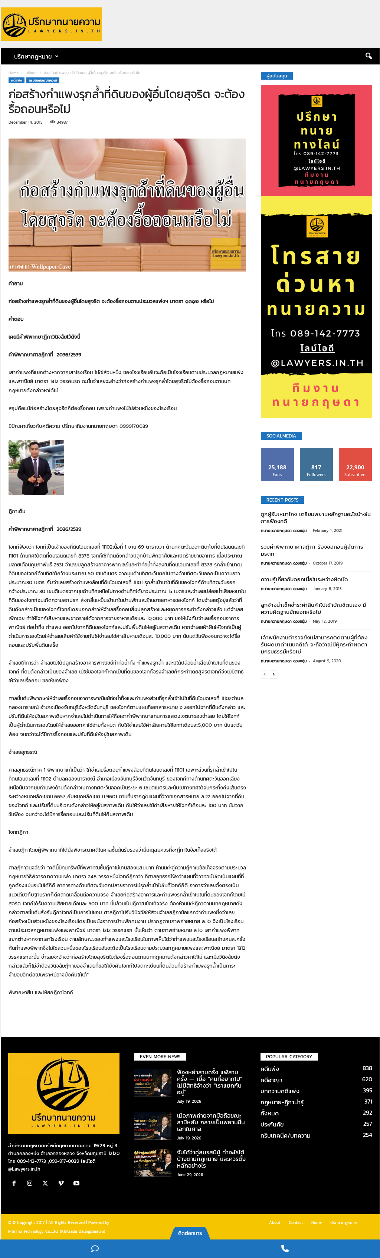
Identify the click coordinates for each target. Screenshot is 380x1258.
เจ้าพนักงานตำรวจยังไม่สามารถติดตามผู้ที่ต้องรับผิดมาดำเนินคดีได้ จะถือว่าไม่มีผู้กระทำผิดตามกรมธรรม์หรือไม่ (314, 644)
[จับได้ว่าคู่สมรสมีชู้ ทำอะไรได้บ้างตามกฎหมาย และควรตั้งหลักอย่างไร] (152, 1163)
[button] (368, 56)
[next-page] (273, 674)
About (274, 1222)
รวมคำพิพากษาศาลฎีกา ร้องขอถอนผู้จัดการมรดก (312, 550)
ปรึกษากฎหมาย (343, 1222)
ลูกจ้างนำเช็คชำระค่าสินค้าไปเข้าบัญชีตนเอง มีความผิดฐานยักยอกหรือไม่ (313, 608)
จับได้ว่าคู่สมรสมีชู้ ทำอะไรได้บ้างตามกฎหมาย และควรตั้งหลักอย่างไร (211, 1159)
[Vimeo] (63, 1184)
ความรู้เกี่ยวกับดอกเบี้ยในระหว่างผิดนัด (304, 579)
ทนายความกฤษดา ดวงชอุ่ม (284, 530)
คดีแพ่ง (31, 73)
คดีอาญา (271, 1079)
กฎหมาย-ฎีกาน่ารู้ (282, 1102)
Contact (296, 1222)
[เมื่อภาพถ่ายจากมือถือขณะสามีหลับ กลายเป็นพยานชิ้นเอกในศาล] (152, 1126)
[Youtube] (77, 1184)
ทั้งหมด (270, 1113)
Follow (316, 450)
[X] (47, 1184)
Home (14, 73)
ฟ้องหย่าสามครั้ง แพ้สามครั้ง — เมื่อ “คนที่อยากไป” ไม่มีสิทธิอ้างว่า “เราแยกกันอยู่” (209, 1082)
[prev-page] (264, 674)
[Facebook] (16, 1184)
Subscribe (355, 450)
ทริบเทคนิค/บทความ (43, 80)
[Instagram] (31, 1184)
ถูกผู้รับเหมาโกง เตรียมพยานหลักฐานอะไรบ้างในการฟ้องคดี (316, 517)
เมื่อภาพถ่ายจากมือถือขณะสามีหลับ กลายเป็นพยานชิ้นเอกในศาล (211, 1122)
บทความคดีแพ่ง (280, 1090)
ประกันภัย (272, 1124)
